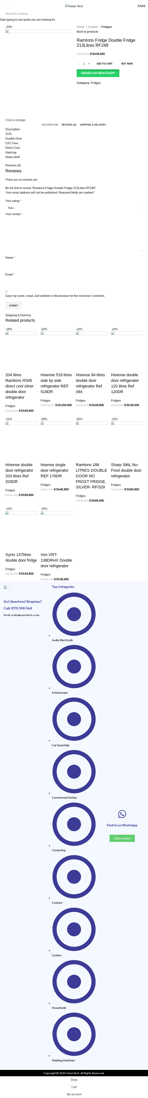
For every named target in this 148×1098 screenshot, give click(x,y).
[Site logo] (74, 6)
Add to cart (104, 63)
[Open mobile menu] (6, 6)
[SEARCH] (146, 11)
